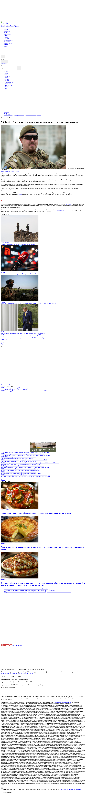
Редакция (14, 645)
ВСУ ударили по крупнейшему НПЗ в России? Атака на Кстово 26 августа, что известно (29, 590)
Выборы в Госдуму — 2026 (8, 25)
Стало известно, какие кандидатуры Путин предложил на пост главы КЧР (24, 460)
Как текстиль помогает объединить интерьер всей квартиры (20, 470)
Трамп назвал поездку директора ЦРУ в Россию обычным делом (21, 473)
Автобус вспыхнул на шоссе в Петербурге (14, 389)
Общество (3, 543)
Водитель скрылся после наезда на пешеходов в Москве (18, 472)
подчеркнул (60, 210)
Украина (3, 344)
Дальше (3, 480)
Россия (3, 272)
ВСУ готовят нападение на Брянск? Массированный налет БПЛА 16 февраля (23, 274)
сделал (20, 194)
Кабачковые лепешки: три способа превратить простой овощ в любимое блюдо (26, 589)
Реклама (20, 645)
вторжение (4, 339)
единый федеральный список (63, 702)
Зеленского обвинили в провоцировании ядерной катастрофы (20, 464)
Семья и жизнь (5, 509)
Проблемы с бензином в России (10, 26)
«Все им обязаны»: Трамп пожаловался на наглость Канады (19, 469)
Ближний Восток (5, 242)
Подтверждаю (7, 792)
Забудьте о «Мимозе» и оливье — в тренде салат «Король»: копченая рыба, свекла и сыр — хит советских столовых (37, 592)
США (2, 332)
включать (28, 180)
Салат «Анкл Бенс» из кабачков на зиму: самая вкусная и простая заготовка (36, 513)
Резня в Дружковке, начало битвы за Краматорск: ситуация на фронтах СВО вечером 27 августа (28, 303)
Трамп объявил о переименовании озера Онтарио (17, 458)
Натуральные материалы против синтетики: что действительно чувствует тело (25, 452)
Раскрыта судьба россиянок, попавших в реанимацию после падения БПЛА (24, 391)
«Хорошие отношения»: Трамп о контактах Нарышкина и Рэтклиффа (22, 466)
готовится (68, 204)
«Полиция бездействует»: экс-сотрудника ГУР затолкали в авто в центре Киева (25, 476)
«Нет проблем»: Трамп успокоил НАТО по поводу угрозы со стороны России (23, 333)
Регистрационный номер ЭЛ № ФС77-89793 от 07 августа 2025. (19, 673)
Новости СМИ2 (5, 385)
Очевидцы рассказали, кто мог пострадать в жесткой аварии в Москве (22, 454)
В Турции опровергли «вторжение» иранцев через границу (18, 244)
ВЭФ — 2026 (4, 23)
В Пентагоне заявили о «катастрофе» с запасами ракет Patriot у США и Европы (23, 338)
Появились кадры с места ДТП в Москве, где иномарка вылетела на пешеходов (25, 475)
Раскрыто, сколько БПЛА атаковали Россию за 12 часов (18, 461)
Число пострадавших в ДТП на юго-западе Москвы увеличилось (21, 388)
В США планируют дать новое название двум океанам (18, 457)
